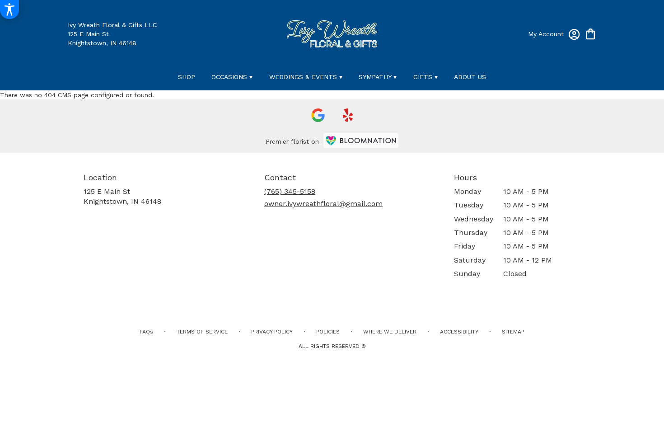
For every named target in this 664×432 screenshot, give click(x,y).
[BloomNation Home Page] (360, 140)
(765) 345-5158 (289, 191)
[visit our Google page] (318, 115)
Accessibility (459, 332)
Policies (328, 332)
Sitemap (513, 332)
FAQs (146, 332)
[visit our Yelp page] (348, 115)
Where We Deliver (389, 332)
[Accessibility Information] (9, 9)
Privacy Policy (272, 332)
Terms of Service (202, 332)
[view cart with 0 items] (590, 33)
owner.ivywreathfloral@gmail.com (323, 203)
